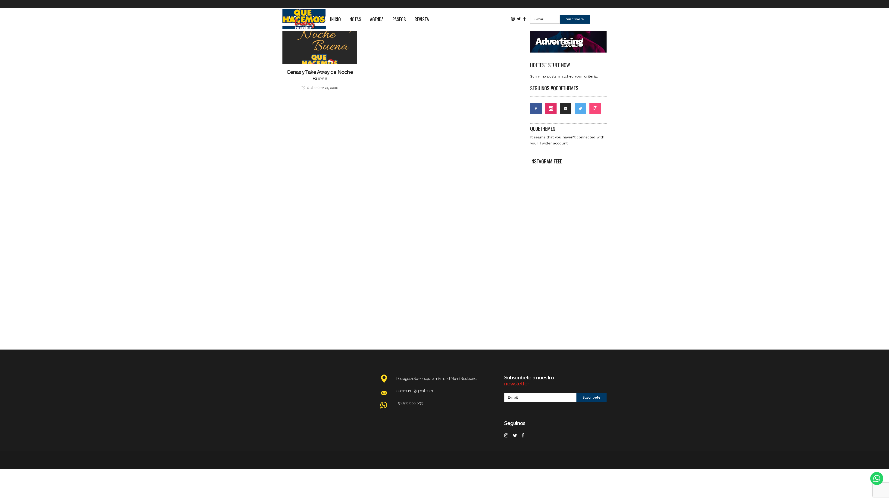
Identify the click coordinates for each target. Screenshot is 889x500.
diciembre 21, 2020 (322, 88)
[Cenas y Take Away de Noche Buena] (319, 35)
